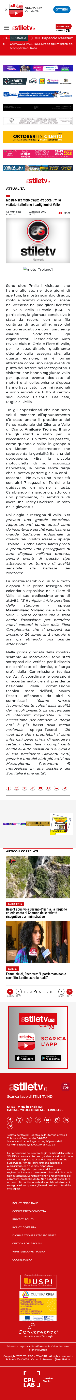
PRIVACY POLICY (23, 1219)
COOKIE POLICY (22, 1259)
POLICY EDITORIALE (25, 1203)
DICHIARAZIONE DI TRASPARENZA (34, 1235)
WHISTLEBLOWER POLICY (29, 1251)
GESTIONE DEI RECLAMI (27, 1243)
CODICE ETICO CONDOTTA (29, 1211)
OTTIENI (62, 9)
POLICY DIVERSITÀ (24, 1227)
